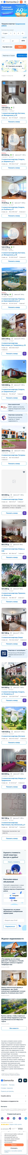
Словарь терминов (7, 1088)
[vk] (14, 1118)
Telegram (15, 895)
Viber (15, 900)
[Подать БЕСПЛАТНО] (21, 2)
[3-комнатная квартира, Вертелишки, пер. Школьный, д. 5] (14, 817)
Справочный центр (14, 1114)
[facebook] (2, 1118)
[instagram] (8, 1118)
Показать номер (14, 122)
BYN (23, 41)
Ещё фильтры (7, 47)
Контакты (4, 1106)
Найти (20, 47)
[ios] (20, 1080)
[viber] (24, 353)
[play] (25, 1080)
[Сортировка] (24, 75)
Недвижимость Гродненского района (10, 1073)
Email (6, 918)
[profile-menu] (25, 1)
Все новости (14, 1028)
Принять (14, 1145)
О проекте (4, 1085)
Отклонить (14, 1148)
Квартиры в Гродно (9, 55)
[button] (14, 92)
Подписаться (10, 926)
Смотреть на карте (15, 66)
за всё (24, 37)
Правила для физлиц (7, 1091)
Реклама (11, 1085)
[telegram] (26, 1118)
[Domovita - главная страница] (9, 2)
